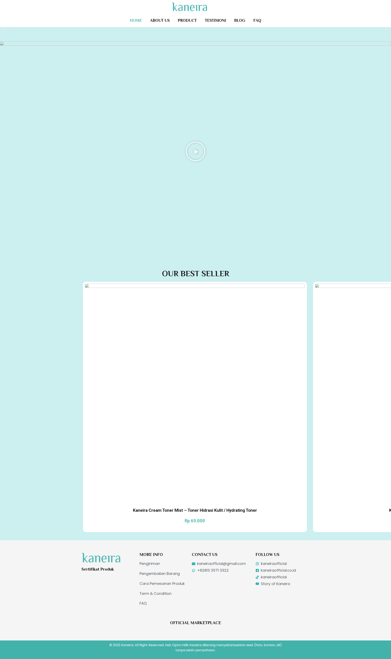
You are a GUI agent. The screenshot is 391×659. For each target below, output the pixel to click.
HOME (136, 20)
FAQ (257, 20)
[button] (4, 29)
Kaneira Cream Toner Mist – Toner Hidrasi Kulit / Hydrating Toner (195, 510)
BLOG (239, 20)
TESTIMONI (215, 20)
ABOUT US (160, 20)
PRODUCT (187, 20)
